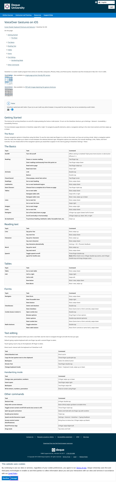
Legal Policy (12, 473)
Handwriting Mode (17, 60)
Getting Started (13, 35)
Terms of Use (81, 468)
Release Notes (83, 457)
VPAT (77, 437)
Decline (6, 478)
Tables (10, 50)
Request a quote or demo (45, 437)
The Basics (11, 42)
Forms (10, 53)
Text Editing (11, 57)
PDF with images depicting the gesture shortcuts (40, 87)
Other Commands (13, 65)
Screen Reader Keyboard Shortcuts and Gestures (20, 27)
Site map (86, 437)
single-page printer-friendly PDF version (37, 75)
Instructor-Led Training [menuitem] (23, 15)
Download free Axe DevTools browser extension (58, 443)
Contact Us (29, 437)
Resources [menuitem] (37, 15)
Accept (14, 478)
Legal (74, 457)
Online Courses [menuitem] (8, 15)
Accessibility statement (65, 437)
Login (111, 7)
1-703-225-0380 (70, 453)
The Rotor (14, 38)
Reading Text (12, 46)
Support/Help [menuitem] (48, 15)
